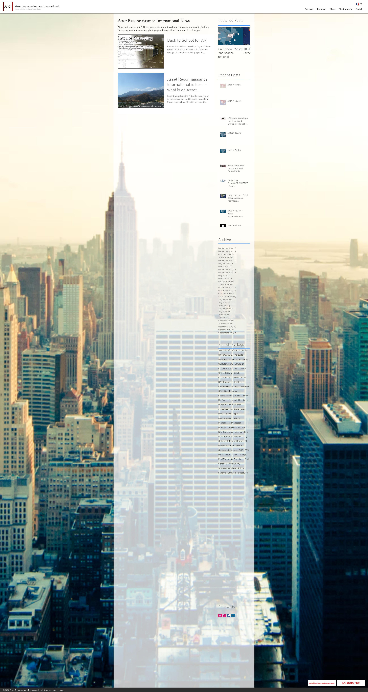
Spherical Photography (229, 464)
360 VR (227, 350)
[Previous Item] (223, 36)
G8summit (244, 386)
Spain (247, 459)
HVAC (246, 395)
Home (61, 690)
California (232, 368)
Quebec (222, 450)
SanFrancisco (236, 459)
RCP (241, 450)
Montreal (222, 427)
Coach (236, 373)
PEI (246, 441)
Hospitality (243, 400)
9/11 (225, 355)
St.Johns (222, 473)
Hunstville (223, 405)
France (235, 386)
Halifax (221, 400)
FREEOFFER (237, 382)
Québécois (232, 450)
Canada (242, 368)
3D (219, 355)
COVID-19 (239, 364)
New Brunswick (225, 432)
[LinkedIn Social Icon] (233, 615)
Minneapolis (224, 423)
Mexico (237, 418)
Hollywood (232, 400)
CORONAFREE (243, 359)
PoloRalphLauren (226, 445)
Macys (228, 414)
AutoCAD (222, 359)
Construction (224, 377)
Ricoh (234, 455)
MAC (220, 414)
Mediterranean (225, 418)
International (235, 405)
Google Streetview (227, 395)
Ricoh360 (243, 455)
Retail (221, 455)
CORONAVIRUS (225, 364)
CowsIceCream (239, 377)
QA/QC (239, 445)
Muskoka (232, 427)
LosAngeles (239, 409)
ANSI (230, 355)
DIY (220, 382)
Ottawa (239, 441)
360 (220, 350)
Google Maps (230, 391)
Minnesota (236, 423)
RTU (247, 450)
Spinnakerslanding (227, 468)
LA (231, 409)
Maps (235, 414)
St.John (240, 468)
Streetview (243, 473)
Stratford (232, 473)
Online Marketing (239, 436)
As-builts (239, 355)
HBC (239, 395)
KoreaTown (223, 409)
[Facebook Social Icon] (228, 615)
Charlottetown (225, 373)
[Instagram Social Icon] (220, 615)
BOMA (231, 359)
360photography (240, 350)
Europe (226, 382)
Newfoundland (241, 432)
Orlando (231, 441)
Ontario (221, 441)
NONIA (241, 427)
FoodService (224, 386)
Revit (227, 455)
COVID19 (222, 368)
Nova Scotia (224, 436)
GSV (220, 391)
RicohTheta (223, 459)
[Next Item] (245, 36)
